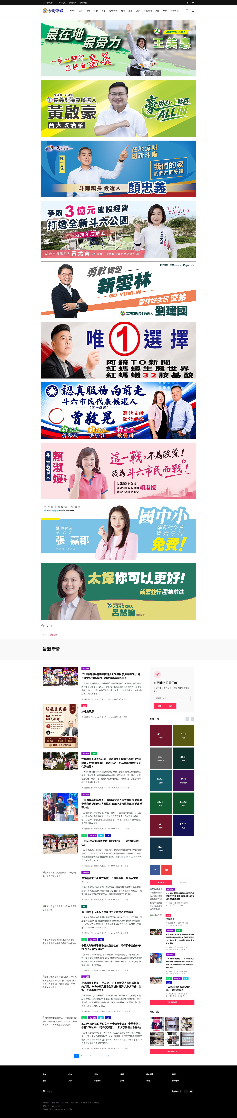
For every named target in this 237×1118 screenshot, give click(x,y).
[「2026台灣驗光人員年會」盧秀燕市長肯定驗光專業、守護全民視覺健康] (172, 1024)
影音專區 (175, 11)
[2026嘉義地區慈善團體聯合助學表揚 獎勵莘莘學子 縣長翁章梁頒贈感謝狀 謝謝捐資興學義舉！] (60, 676)
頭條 (81, 11)
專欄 (165, 11)
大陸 (157, 11)
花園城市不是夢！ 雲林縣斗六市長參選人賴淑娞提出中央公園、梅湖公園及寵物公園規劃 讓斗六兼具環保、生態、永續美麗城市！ (111, 986)
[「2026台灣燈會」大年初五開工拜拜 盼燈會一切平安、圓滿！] (172, 1039)
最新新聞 (161, 882)
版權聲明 (95, 1103)
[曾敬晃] (118, 410)
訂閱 (159, 706)
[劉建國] (118, 289)
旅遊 (130, 11)
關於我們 (72, 3)
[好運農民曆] (60, 726)
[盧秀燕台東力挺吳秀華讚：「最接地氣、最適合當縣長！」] (60, 874)
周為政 (87, 866)
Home (72, 11)
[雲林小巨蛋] (118, 625)
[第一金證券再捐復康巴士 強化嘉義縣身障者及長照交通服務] (157, 1024)
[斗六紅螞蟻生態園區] (118, 350)
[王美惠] (118, 48)
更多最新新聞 (172, 1002)
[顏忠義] (118, 169)
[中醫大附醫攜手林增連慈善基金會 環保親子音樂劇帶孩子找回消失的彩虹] (60, 941)
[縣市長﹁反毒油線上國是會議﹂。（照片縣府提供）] (187, 1039)
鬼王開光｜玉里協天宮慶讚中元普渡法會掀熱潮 (107, 912)
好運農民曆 (87, 711)
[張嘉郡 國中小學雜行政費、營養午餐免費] (118, 531)
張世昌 (87, 970)
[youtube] (193, 3)
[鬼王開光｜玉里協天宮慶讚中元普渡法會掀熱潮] (60, 908)
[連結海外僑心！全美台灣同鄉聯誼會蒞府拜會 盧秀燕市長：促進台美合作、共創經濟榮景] (157, 1039)
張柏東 (87, 900)
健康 (123, 11)
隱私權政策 (85, 1103)
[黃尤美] (118, 229)
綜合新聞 (113, 11)
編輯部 (87, 717)
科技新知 (148, 11)
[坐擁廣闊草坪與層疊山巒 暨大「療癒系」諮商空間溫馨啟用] (187, 1024)
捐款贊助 (55, 1103)
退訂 (170, 706)
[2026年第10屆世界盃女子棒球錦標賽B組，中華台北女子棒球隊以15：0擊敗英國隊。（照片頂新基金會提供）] (60, 1021)
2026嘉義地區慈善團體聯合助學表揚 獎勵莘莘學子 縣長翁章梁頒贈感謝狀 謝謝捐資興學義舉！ (180, 896)
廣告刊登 (62, 3)
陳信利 (87, 699)
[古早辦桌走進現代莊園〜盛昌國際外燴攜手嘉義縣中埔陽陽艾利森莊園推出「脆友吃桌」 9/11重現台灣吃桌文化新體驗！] (60, 761)
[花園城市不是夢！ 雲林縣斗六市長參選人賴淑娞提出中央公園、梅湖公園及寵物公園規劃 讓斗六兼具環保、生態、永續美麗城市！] (60, 982)
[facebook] (187, 3)
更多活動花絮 (172, 1051)
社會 (88, 11)
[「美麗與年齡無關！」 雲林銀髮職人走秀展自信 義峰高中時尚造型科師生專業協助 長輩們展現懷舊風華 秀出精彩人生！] (60, 807)
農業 (104, 11)
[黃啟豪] (118, 108)
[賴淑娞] (118, 471)
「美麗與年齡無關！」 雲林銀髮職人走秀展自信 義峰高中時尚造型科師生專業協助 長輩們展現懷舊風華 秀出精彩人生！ (111, 804)
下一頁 (106, 1056)
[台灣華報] (53, 10)
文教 (138, 11)
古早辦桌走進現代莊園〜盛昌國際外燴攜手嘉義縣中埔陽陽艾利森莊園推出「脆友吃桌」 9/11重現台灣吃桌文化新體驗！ (111, 763)
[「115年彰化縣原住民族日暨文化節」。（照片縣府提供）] (60, 844)
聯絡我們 (83, 3)
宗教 (96, 11)
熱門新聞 (183, 882)
